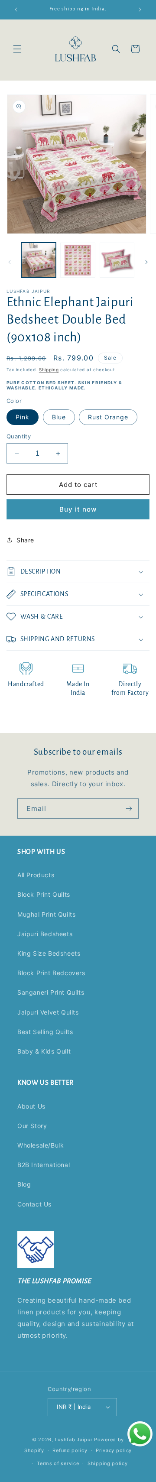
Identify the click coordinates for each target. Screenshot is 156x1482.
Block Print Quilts (43, 894)
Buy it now (78, 509)
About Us (31, 1106)
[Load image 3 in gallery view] (117, 260)
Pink (22, 417)
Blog (24, 1184)
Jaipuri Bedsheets (44, 933)
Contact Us (34, 1204)
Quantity (18, 436)
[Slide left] (9, 262)
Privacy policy (114, 1450)
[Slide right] (146, 262)
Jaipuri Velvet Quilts (48, 1012)
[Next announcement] (140, 9)
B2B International (43, 1164)
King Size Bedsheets (48, 953)
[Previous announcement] (16, 9)
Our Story (32, 1125)
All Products (35, 875)
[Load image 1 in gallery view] (38, 260)
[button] (17, 48)
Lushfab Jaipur (74, 1440)
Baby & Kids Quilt (44, 1051)
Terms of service (58, 1463)
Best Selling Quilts (45, 1031)
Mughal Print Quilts (46, 914)
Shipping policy (108, 1463)
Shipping (49, 369)
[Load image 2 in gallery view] (77, 260)
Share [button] (25, 540)
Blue (59, 417)
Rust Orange (108, 417)
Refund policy (69, 1450)
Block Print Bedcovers (51, 972)
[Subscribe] (128, 808)
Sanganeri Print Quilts (50, 992)
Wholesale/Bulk (40, 1145)
